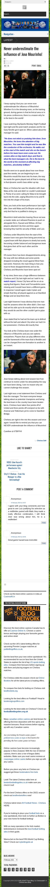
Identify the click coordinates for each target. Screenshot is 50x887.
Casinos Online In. (18, 631)
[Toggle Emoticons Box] (5, 584)
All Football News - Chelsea (34, 803)
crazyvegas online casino (15, 759)
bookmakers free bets (28, 772)
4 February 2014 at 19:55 (18, 537)
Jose (7, 61)
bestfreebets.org (11, 691)
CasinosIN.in (9, 597)
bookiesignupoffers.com (14, 701)
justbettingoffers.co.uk (13, 649)
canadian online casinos (19, 719)
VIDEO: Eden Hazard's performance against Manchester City (14, 465)
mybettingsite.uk (26, 842)
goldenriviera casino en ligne (15, 737)
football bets (34, 813)
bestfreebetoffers (19, 795)
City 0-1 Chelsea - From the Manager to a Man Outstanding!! (14, 476)
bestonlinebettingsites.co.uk (16, 782)
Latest (8, 40)
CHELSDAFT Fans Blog (26, 881)
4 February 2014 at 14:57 (18, 502)
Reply (44, 522)
